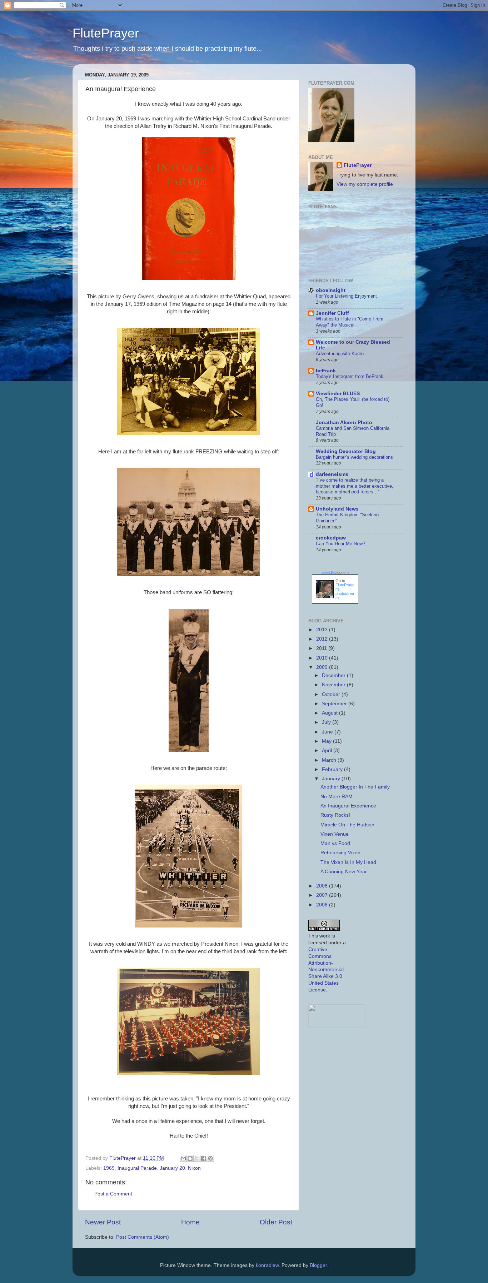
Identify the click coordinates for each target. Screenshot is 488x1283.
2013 (322, 629)
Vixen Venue (334, 834)
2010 (322, 658)
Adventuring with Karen (340, 353)
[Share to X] (196, 1158)
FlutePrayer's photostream (344, 591)
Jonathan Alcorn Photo (344, 422)
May (327, 741)
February (333, 769)
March (330, 760)
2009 (322, 667)
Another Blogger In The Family (355, 787)
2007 (322, 895)
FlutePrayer (106, 33)
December (334, 675)
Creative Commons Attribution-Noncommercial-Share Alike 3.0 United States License (326, 970)
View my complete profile (365, 184)
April (327, 750)
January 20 (172, 1168)
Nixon (194, 1168)
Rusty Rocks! (335, 815)
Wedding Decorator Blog (346, 451)
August (330, 713)
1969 (109, 1168)
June (328, 732)
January (332, 778)
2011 (322, 648)
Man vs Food (335, 843)
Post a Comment (113, 1194)
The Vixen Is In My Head (348, 862)
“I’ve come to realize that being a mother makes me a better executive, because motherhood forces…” (354, 485)
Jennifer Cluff (332, 313)
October (332, 694)
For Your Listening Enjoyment (346, 296)
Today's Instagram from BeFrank (349, 376)
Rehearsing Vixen (340, 852)
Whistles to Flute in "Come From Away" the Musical (349, 322)
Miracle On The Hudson (347, 824)
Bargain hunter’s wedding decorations (354, 457)
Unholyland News (337, 509)
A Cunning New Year (343, 871)
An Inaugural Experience (348, 806)
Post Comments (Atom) (142, 1237)
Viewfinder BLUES (338, 393)
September (335, 703)
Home (190, 1222)
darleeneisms (332, 474)
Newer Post (103, 1222)
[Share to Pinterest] (210, 1158)
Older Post (276, 1222)
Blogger (318, 1265)
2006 (322, 904)
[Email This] (183, 1158)
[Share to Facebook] (203, 1158)
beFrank (326, 370)
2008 (322, 886)
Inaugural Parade (137, 1168)
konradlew (267, 1265)
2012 (322, 639)
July (327, 722)
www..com (335, 572)
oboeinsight (330, 290)
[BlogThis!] (190, 1158)
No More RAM (336, 796)
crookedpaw (331, 538)
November (334, 684)
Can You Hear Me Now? (340, 543)
